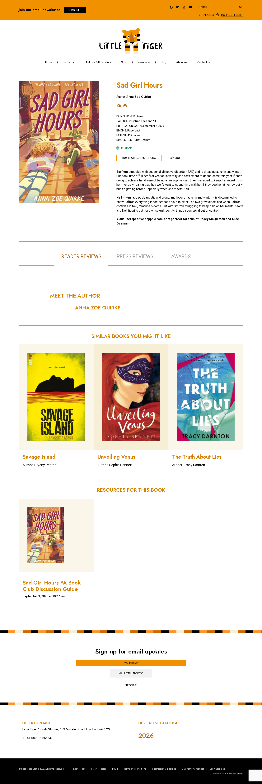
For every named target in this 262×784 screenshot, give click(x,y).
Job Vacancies (217, 769)
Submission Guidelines (164, 769)
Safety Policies (98, 769)
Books (66, 62)
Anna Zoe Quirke (138, 97)
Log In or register (232, 15)
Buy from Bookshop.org (139, 157)
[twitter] (177, 6)
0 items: (206, 15)
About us (181, 62)
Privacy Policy (78, 769)
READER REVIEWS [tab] (81, 256)
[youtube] (190, 6)
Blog (163, 62)
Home (49, 62)
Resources (144, 62)
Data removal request (193, 769)
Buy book (175, 158)
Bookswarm (237, 773)
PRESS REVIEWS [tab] (135, 256)
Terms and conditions (135, 769)
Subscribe (75, 10)
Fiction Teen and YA (143, 121)
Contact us (203, 62)
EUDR (115, 769)
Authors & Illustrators (98, 62)
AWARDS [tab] (181, 256)
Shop (124, 62)
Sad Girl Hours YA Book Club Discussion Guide (52, 586)
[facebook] (171, 6)
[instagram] (184, 6)
